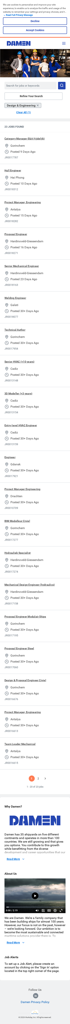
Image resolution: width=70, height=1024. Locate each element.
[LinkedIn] (35, 995)
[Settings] (55, 910)
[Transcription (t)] (43, 910)
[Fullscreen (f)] (61, 910)
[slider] (37, 910)
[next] (45, 778)
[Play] (35, 895)
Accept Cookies (35, 30)
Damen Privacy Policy (35, 1002)
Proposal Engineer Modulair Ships (25, 616)
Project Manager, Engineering (22, 202)
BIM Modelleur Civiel (17, 520)
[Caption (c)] (49, 910)
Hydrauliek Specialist (17, 552)
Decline (35, 21)
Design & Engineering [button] (21, 105)
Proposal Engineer (15, 234)
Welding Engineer (15, 297)
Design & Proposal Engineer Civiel (25, 680)
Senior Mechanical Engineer (21, 266)
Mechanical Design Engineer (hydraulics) (29, 584)
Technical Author (14, 329)
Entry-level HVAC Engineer (20, 425)
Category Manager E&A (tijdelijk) (24, 138)
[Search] (62, 85)
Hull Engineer (12, 170)
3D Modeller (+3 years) (18, 393)
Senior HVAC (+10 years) (19, 361)
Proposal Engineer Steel (19, 648)
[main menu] (64, 43)
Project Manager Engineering (22, 489)
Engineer (9, 457)
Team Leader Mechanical (19, 744)
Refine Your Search (31, 96)
